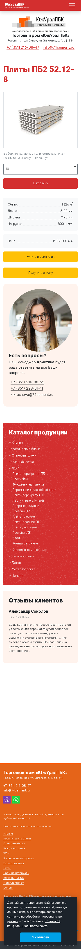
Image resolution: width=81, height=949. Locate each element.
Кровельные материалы (29, 550)
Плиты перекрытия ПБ (28, 474)
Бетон (16, 563)
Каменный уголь (13, 877)
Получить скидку (40, 273)
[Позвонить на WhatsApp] (16, 799)
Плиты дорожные (25, 527)
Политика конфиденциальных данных (27, 826)
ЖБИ (15, 468)
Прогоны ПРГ (21, 511)
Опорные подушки (25, 506)
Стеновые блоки (24, 455)
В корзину (40, 183)
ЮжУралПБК (15, 4)
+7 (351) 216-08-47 (23, 47)
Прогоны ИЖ (21, 533)
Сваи (16, 538)
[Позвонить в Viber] (7, 799)
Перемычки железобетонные (33, 490)
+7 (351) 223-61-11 (27, 388)
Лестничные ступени (28, 501)
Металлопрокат (23, 569)
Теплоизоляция (23, 556)
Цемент (17, 576)
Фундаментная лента (28, 484)
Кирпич (17, 442)
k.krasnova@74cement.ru (32, 394)
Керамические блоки (24, 449)
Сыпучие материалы (16, 872)
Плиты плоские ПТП (26, 522)
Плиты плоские (23, 517)
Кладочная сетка (21, 462)
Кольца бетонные (25, 543)
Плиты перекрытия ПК (28, 495)
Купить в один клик (40, 257)
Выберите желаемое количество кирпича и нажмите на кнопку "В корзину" (34, 156)
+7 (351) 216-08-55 (27, 382)
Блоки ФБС (20, 479)
